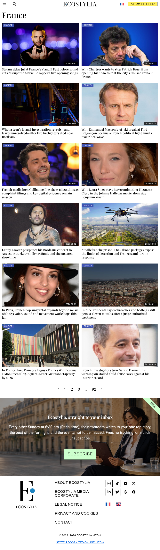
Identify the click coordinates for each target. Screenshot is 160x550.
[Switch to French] (121, 4)
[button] (4, 4)
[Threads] (125, 492)
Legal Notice (68, 504)
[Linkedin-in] (109, 492)
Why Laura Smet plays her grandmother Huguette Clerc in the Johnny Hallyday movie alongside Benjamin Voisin (117, 193)
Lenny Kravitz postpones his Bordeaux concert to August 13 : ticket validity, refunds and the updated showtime (37, 253)
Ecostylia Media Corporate (72, 493)
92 (94, 389)
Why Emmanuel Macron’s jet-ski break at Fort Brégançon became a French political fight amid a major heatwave (117, 133)
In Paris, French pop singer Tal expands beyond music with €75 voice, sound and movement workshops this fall (40, 313)
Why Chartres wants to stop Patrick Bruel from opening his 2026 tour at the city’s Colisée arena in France (118, 73)
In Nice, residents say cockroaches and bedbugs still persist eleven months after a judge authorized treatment (118, 313)
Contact (64, 522)
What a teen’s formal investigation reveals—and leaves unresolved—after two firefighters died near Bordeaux (37, 133)
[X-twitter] (133, 483)
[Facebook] (133, 492)
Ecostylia (26, 506)
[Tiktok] (117, 483)
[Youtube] (125, 483)
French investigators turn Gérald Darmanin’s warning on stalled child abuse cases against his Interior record (115, 374)
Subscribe (80, 454)
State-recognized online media (80, 542)
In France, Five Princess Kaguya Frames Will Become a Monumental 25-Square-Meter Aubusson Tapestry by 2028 (39, 374)
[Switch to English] (118, 504)
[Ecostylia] (26, 491)
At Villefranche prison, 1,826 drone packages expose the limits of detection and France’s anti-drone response (118, 253)
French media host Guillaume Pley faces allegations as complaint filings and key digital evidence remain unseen (40, 193)
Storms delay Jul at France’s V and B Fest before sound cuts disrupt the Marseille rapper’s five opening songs (40, 71)
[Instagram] (109, 483)
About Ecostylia (72, 483)
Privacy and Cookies (76, 513)
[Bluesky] (117, 492)
